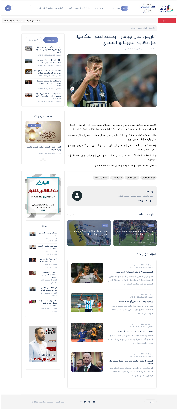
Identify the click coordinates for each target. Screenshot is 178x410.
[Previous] (41, 159)
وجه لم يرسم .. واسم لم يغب (48, 234)
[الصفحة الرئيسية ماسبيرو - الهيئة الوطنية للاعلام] (153, 8)
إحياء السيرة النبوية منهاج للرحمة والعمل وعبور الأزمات (43, 148)
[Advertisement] (112, 116)
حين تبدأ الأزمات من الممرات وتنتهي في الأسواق (49, 275)
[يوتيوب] (140, 201)
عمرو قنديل (103, 239)
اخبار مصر (116, 8)
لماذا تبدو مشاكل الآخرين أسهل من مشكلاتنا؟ (47, 247)
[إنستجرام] (142, 201)
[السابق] (69, 214)
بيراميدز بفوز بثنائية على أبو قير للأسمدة (136, 301)
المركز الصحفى (60, 8)
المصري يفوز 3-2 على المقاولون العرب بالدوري (133, 272)
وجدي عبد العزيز (146, 264)
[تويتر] (146, 201)
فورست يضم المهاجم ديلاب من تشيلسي (135, 331)
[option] (89, 233)
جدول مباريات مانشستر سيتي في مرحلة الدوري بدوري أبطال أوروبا (89, 232)
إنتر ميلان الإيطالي (100, 177)
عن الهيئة (49, 8)
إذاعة (108, 8)
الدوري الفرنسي (132, 177)
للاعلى (152, 401)
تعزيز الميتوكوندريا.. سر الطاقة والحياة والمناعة (48, 260)
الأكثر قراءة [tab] (33, 40)
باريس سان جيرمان (148, 177)
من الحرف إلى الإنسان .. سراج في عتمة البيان (48, 289)
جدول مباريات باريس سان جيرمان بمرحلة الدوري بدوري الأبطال (135, 232)
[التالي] (73, 214)
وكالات (152, 49)
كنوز (70, 8)
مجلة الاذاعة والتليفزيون (84, 8)
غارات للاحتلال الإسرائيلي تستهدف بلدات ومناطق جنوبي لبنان (48, 61)
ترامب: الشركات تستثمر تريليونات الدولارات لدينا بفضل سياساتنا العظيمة (49, 83)
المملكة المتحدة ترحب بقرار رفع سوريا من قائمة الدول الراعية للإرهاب (47, 72)
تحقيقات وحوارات (34, 125)
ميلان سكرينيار (117, 177)
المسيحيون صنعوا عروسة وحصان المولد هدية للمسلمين (48, 303)
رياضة (133, 28)
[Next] (45, 159)
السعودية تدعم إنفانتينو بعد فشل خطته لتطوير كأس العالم (130, 362)
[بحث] (8, 8)
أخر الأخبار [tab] (51, 40)
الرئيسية (124, 8)
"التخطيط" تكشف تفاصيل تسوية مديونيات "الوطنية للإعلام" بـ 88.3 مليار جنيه (48, 96)
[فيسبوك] (150, 201)
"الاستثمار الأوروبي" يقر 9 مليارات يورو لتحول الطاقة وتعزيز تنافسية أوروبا (48, 50)
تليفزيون (100, 8)
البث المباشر (40, 8)
